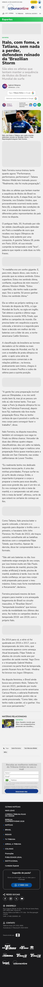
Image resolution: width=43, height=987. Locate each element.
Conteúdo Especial (12, 866)
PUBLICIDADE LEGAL (13, 857)
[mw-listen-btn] (4, 105)
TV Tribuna (19, 13)
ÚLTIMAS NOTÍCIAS (12, 807)
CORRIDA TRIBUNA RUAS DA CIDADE (15, 815)
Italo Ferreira (16, 748)
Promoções (9, 853)
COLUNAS (9, 849)
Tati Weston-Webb (31, 748)
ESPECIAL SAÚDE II (31, 13)
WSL (5, 752)
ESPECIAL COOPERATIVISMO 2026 (14, 820)
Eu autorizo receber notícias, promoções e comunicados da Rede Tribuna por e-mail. (22, 784)
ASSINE (34, 2)
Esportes (5, 37)
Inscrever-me (21, 792)
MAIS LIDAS (10, 810)
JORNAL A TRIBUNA (13, 844)
